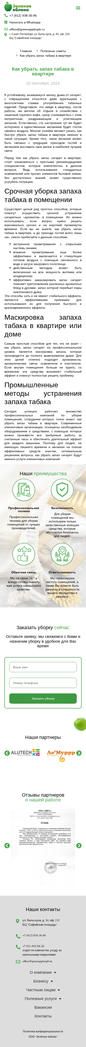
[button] (78, 7)
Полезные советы (53, 51)
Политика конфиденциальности (43, 1031)
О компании (41, 972)
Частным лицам (40, 990)
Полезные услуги (41, 998)
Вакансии (43, 1007)
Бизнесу (40, 981)
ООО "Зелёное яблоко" (43, 1036)
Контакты (43, 1016)
